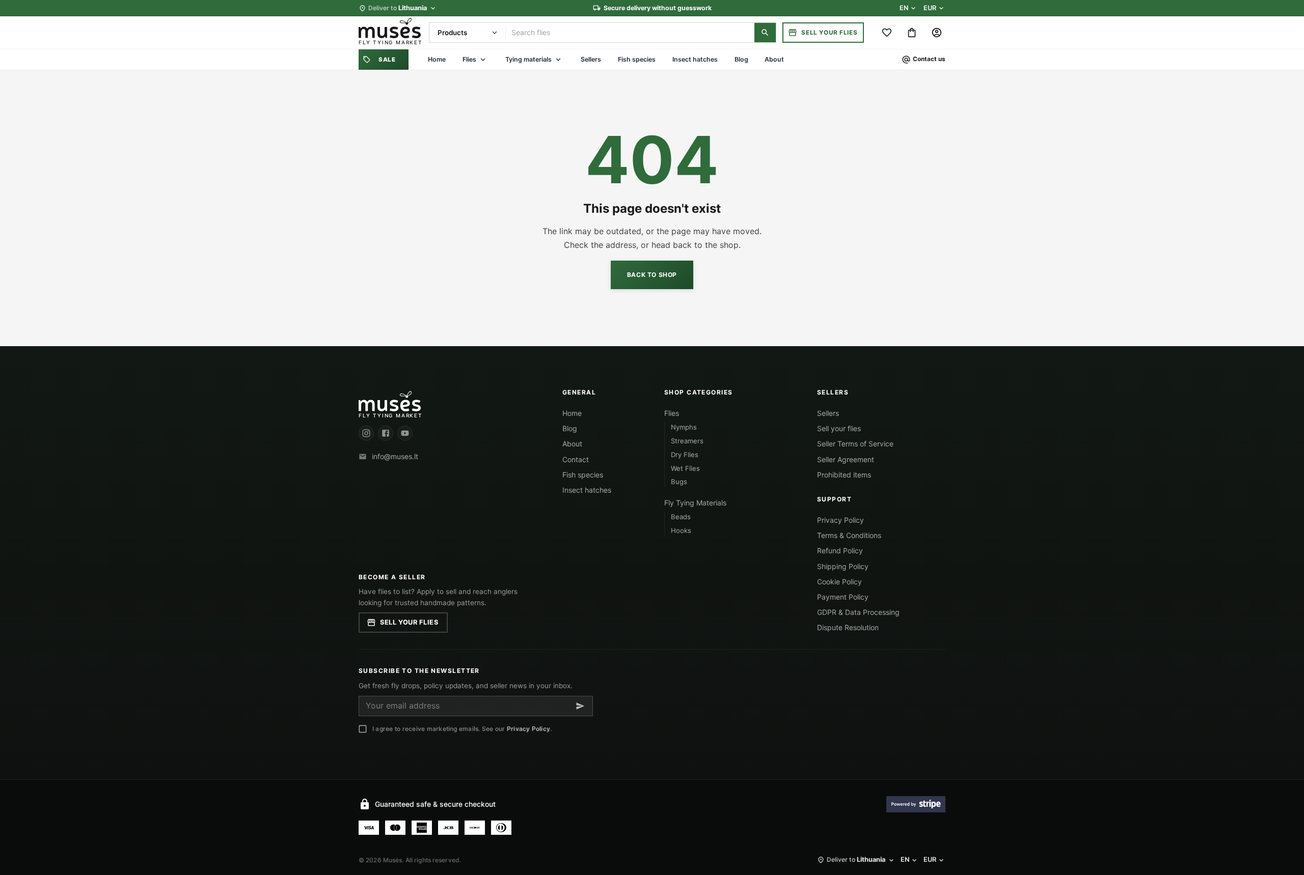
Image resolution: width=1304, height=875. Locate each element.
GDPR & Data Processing (858, 612)
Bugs (679, 481)
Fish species (637, 59)
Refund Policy (840, 550)
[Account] (937, 32)
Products (452, 33)
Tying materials (528, 59)
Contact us (929, 60)
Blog (741, 59)
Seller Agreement (845, 459)
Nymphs (684, 427)
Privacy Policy (840, 520)
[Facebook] (385, 433)
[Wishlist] (886, 32)
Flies (469, 59)
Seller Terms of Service (855, 443)
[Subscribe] (580, 706)
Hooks (681, 530)
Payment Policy (842, 596)
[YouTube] (405, 433)
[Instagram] (366, 433)
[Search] (765, 32)
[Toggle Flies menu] (482, 59)
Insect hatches (695, 59)
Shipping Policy (842, 566)
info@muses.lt (395, 456)
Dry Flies (684, 454)
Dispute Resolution (848, 627)
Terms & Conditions (849, 535)
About (774, 59)
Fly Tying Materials (695, 502)
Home (437, 59)
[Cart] (912, 32)
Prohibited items (844, 474)
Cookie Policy (839, 581)
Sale (386, 59)
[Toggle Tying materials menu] (558, 59)
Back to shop (652, 274)
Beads (681, 517)
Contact (575, 459)
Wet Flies (685, 468)
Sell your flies (829, 32)
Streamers (687, 441)
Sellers (591, 59)
